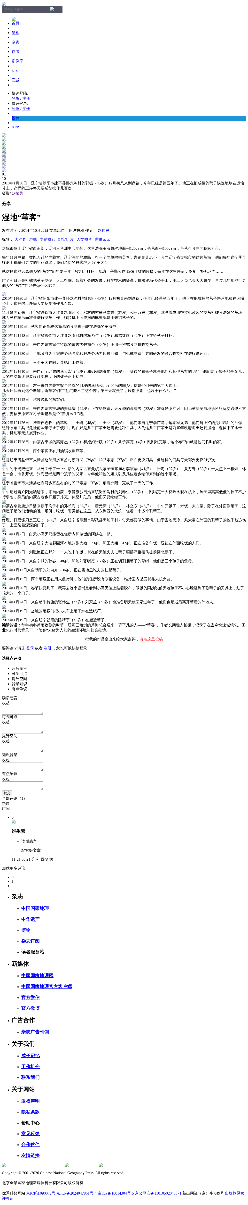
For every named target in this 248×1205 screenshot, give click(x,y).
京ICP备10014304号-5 (116, 1193)
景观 (15, 33)
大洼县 (20, 239)
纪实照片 (66, 239)
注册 (26, 98)
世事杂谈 (102, 239)
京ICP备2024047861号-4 (76, 1193)
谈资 (15, 42)
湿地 (33, 239)
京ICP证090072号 (40, 1193)
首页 (15, 23)
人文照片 (84, 239)
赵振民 (17, 193)
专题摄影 (47, 239)
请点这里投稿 (151, 639)
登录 (15, 98)
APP (15, 127)
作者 (15, 52)
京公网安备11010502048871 (158, 1193)
